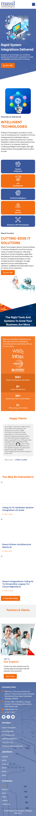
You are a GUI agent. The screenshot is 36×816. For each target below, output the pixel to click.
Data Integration (7, 731)
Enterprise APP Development (18, 225)
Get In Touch (10, 676)
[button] (33, 4)
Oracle (4, 768)
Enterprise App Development (12, 746)
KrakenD (5, 757)
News (4, 797)
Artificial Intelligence (18, 198)
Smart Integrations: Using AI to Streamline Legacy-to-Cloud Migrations (17, 584)
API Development (8, 735)
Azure (4, 775)
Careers (5, 800)
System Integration (9, 728)
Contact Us (6, 804)
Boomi (4, 771)
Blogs (4, 793)
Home (4, 786)
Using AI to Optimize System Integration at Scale (18, 508)
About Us (5, 789)
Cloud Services (7, 742)
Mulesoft (5, 764)
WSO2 (4, 760)
